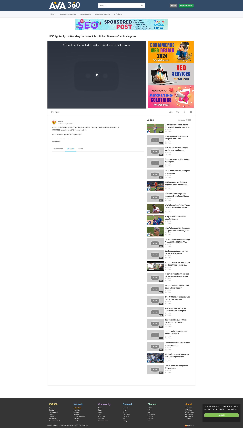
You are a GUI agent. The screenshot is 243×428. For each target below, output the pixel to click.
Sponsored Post (54, 421)
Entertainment (103, 421)
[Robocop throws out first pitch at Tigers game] (155, 163)
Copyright (52, 416)
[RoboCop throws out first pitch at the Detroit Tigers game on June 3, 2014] (155, 266)
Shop (50, 408)
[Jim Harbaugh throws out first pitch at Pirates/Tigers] (155, 254)
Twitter (189, 410)
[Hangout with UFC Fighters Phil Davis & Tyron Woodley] (155, 289)
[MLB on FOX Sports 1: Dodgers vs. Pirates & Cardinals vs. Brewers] (155, 151)
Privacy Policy (53, 412)
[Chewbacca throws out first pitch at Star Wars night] (155, 346)
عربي (124, 410)
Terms (51, 414)
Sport (100, 410)
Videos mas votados (102, 14)
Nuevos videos (85, 14)
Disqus (80, 149)
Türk (149, 421)
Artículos (117, 14)
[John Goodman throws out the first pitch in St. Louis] (155, 140)
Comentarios (58, 149)
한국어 (150, 410)
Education (101, 416)
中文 (124, 412)
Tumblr (189, 419)
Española (151, 419)
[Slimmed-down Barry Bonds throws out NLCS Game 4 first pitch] (155, 197)
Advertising (53, 419)
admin (60, 122)
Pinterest (190, 414)
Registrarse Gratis (186, 5)
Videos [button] (51, 14)
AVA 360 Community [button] (67, 14)
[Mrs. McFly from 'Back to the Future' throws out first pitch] (155, 312)
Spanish (190, 425)
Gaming (101, 419)
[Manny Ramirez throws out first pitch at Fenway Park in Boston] (155, 277)
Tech (99, 414)
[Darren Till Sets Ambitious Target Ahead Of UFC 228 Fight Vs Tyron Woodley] (155, 243)
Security (76, 412)
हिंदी (124, 419)
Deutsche (126, 416)
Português (151, 414)
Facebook (70, 149)
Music (100, 408)
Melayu (125, 421)
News (100, 412)
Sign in (173, 5)
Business (77, 410)
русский (150, 416)
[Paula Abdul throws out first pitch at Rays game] (155, 174)
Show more (56, 141)
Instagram (190, 412)
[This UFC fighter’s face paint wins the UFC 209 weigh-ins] (155, 300)
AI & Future (77, 408)
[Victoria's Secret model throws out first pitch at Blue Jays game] (155, 128)
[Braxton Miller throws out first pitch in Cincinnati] (155, 335)
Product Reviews (79, 416)
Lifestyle (76, 414)
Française (126, 414)
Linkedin (190, 416)
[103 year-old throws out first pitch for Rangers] (155, 220)
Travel (76, 421)
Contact (51, 410)
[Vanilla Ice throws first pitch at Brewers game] (155, 369)
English (125, 408)
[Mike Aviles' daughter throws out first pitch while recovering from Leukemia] (155, 231)
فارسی (150, 412)
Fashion (76, 419)
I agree (221, 415)
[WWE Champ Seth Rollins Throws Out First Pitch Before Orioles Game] (155, 209)
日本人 (150, 408)
